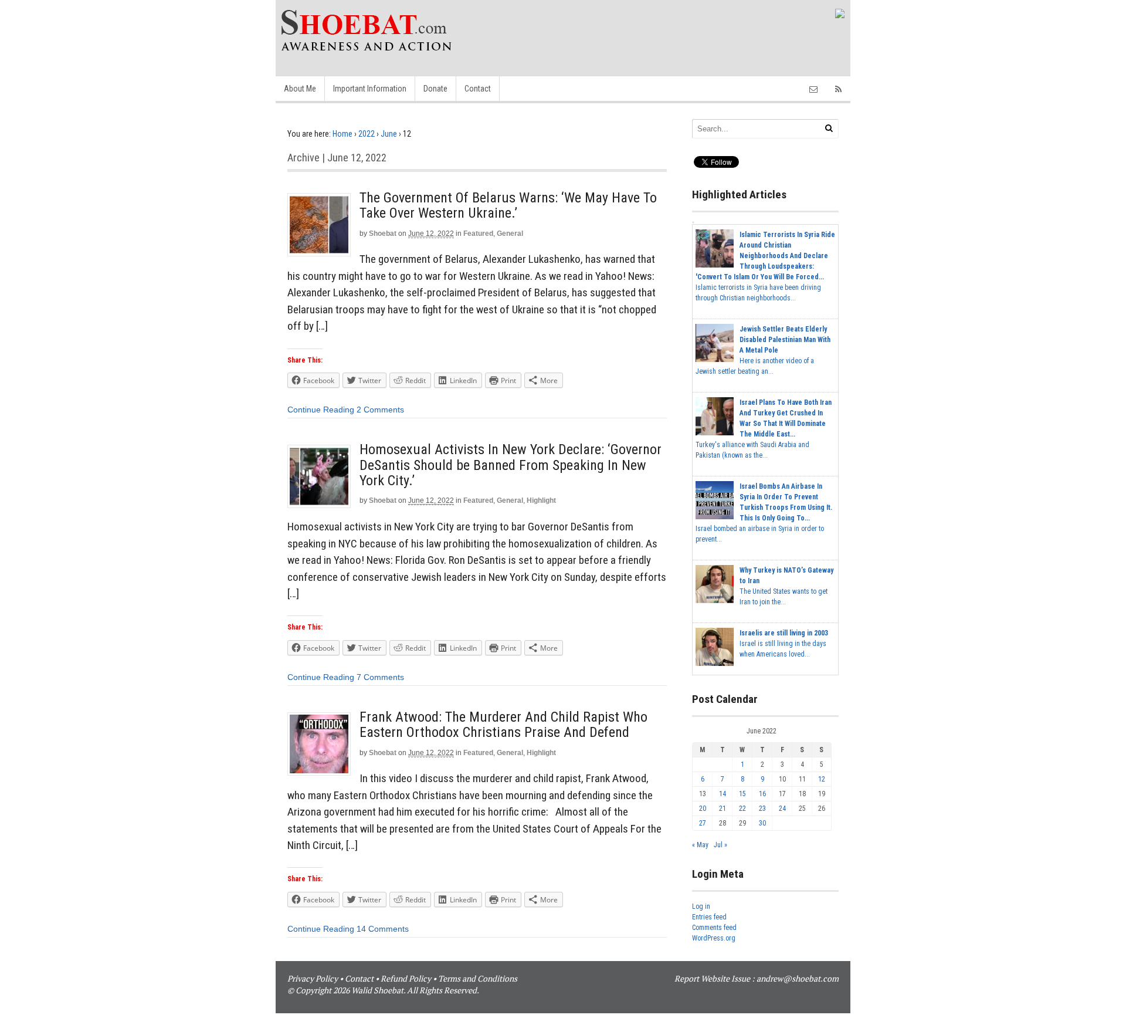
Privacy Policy (312, 978)
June (389, 133)
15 (742, 794)
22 (742, 808)
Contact (477, 88)
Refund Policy (406, 978)
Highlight (541, 500)
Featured (478, 233)
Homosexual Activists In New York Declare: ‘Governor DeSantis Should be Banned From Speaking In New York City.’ (510, 465)
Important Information (369, 88)
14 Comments (383, 928)
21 (722, 808)
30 (762, 823)
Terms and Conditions (477, 978)
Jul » (720, 845)
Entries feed (709, 917)
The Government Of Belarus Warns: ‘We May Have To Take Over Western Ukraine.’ (508, 205)
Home (342, 133)
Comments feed (714, 927)
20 (702, 808)
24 (782, 808)
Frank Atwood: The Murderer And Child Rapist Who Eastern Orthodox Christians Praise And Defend (503, 724)
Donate (435, 88)
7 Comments (380, 677)
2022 (366, 133)
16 (762, 794)
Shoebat (382, 233)
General (510, 233)
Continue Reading (320, 409)
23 (762, 808)
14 (722, 794)
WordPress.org (713, 938)
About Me (300, 88)
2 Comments (380, 409)
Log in (701, 906)
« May (700, 845)
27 (702, 823)
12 (821, 779)
